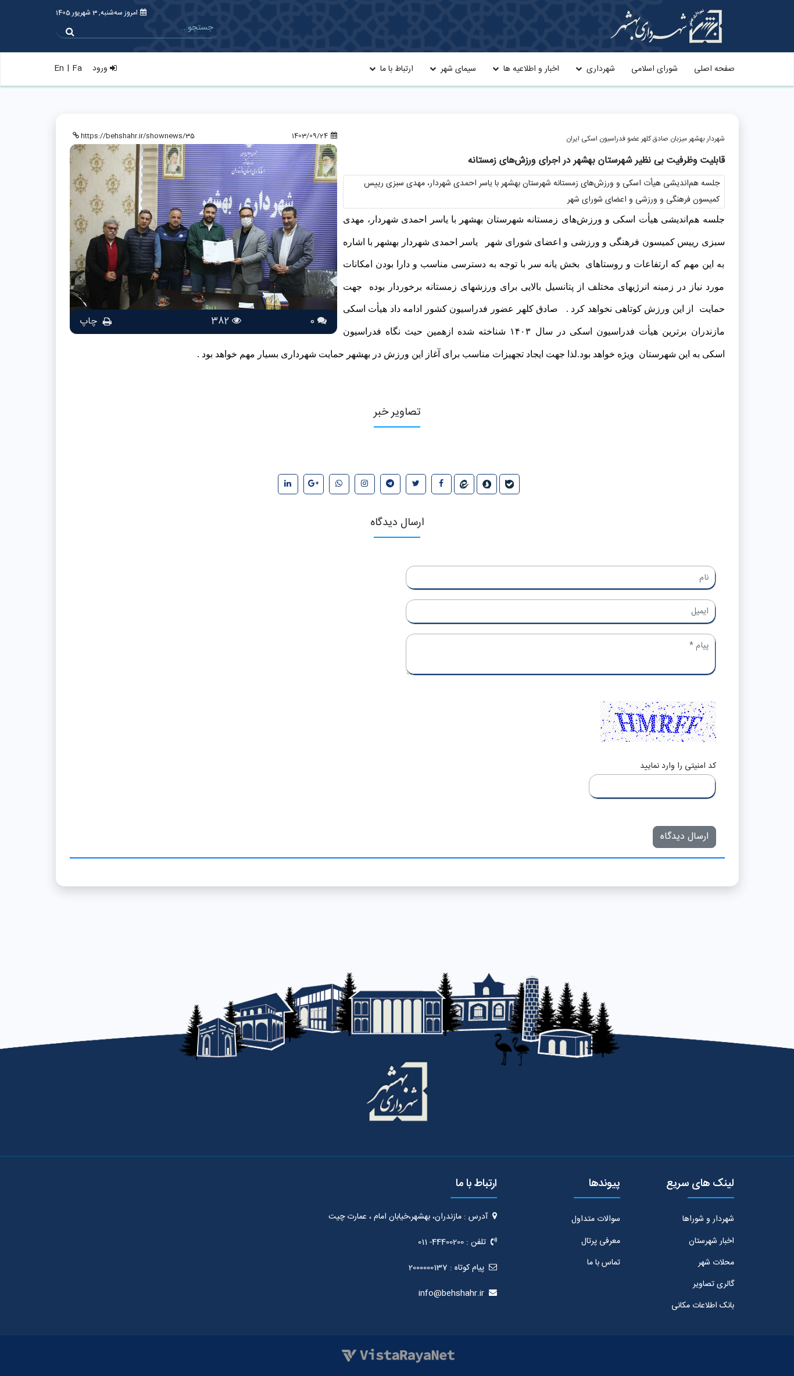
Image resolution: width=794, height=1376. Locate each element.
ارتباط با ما (395, 69)
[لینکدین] (288, 484)
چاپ (90, 321)
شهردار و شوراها (708, 1219)
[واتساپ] (339, 484)
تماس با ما (603, 1263)
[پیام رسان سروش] (487, 484)
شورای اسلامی (654, 69)
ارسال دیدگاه (684, 837)
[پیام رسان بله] (509, 484)
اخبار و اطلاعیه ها (530, 69)
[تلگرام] (390, 484)
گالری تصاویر (713, 1284)
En (59, 69)
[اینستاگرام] (365, 484)
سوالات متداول (595, 1219)
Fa (77, 69)
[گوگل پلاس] (313, 484)
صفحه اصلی (714, 69)
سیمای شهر (457, 69)
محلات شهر (716, 1263)
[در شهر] (464, 484)
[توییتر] (416, 484)
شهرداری (599, 69)
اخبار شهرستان (711, 1241)
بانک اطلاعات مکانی (702, 1306)
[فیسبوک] (441, 484)
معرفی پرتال (600, 1241)
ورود (101, 69)
